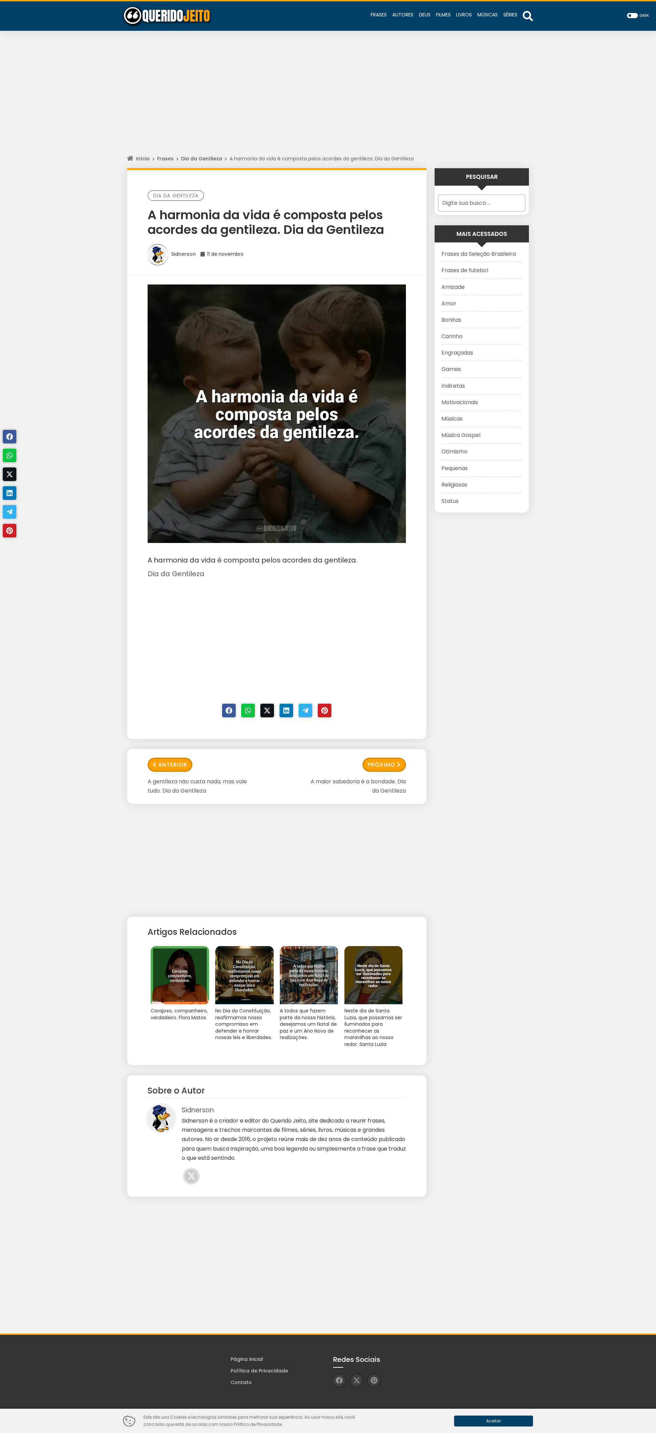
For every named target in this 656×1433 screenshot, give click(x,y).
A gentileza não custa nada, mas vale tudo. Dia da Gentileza (197, 786)
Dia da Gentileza (201, 158)
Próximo (381, 765)
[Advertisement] (328, 99)
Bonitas (451, 320)
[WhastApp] (248, 710)
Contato (241, 1382)
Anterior (172, 765)
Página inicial (247, 1359)
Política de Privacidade (259, 1370)
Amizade (453, 287)
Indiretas (453, 386)
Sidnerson (183, 254)
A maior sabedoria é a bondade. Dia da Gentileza (358, 786)
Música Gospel (460, 435)
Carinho (452, 336)
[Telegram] (305, 710)
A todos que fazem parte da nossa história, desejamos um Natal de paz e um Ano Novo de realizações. (308, 1024)
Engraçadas (457, 353)
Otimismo (454, 451)
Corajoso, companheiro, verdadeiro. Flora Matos (179, 1014)
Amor (448, 303)
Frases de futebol (464, 270)
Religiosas (454, 485)
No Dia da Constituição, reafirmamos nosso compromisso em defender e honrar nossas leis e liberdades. (243, 1024)
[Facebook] (229, 710)
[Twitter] (267, 710)
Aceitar (493, 1421)
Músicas (452, 419)
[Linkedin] (286, 710)
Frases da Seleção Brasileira (478, 254)
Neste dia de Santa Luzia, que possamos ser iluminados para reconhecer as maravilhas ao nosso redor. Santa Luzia (373, 1028)
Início (143, 158)
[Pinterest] (324, 710)
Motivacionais (459, 402)
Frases (165, 158)
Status (450, 501)
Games (451, 369)
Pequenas (454, 468)
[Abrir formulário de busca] (528, 15)
